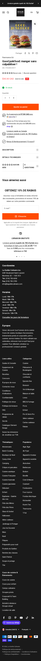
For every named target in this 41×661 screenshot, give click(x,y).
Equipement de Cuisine (7, 368)
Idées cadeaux (28, 418)
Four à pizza (27, 492)
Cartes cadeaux (29, 422)
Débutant (5, 488)
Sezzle (4, 421)
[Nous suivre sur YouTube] (21, 617)
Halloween (6, 516)
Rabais (25, 427)
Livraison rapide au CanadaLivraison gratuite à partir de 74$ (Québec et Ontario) (22, 134)
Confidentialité (7, 398)
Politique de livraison (10, 406)
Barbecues (27, 467)
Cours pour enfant (9, 584)
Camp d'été (6, 459)
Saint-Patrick (7, 557)
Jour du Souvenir (8, 528)
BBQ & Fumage (28, 402)
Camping (5, 463)
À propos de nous (9, 383)
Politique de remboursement (11, 649)
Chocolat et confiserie (27, 375)
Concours (6, 378)
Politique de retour (9, 402)
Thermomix (27, 509)
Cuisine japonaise (8, 484)
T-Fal (24, 513)
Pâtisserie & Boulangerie (27, 368)
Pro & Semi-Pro (29, 414)
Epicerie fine (27, 381)
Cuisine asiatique (8, 472)
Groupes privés (8, 592)
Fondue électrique (29, 496)
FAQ (3, 410)
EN (32, 12)
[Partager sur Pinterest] (33, 53)
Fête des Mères (8, 503)
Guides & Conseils (9, 363)
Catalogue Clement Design (9, 426)
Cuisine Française (8, 476)
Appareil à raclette (29, 459)
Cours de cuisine (8, 580)
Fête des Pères (8, 507)
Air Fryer (26, 451)
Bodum (25, 472)
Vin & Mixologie (28, 389)
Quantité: (5, 93)
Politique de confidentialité (11, 652)
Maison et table (28, 394)
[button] (7, 73)
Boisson (26, 385)
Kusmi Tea (27, 505)
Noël (4, 536)
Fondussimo (27, 488)
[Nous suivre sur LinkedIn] (32, 617)
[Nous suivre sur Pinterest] (15, 617)
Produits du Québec (9, 549)
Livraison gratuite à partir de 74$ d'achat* (20, 3)
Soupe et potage (8, 561)
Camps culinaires (8, 588)
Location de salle (8, 610)
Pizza (25, 406)
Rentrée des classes (10, 553)
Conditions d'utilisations (7, 392)
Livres (25, 398)
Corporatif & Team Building (9, 597)
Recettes (5, 374)
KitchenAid (27, 500)
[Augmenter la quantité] (14, 98)
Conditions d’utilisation (29, 652)
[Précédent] (2, 3)
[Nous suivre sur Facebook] (3, 617)
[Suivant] (38, 3)
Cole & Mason (28, 480)
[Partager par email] (37, 53)
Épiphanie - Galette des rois (9, 497)
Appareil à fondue (29, 455)
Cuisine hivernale (8, 480)
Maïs (4, 532)
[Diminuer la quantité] (5, 98)
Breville (25, 476)
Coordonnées (25, 654)
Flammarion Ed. (8, 57)
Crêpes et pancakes (9, 467)
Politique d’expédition (12, 654)
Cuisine (25, 363)
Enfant (25, 410)
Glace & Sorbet (8, 511)
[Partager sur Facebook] (25, 53)
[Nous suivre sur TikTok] (27, 617)
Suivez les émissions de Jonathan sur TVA (10, 433)
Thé (3, 565)
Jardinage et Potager (10, 524)
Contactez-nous (8, 387)
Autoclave (26, 463)
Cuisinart (26, 484)
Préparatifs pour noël (10, 545)
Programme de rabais (7, 415)
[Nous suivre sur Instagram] (9, 617)
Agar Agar (26, 447)
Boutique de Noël (8, 455)
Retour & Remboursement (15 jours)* (21, 142)
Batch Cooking (7, 451)
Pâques (5, 540)
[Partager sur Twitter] (29, 53)
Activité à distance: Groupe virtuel (9, 604)
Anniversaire (7, 447)
